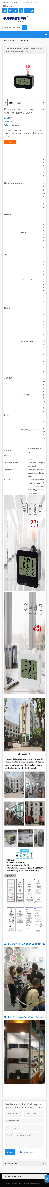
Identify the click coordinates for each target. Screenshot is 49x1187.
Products (14, 40)
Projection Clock (28, 40)
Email (10, 141)
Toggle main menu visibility (46, 34)
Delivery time (9, 125)
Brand (6, 118)
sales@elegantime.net (13, 2)
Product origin (9, 122)
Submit (10, 1152)
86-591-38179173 (31, 2)
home (4, 40)
